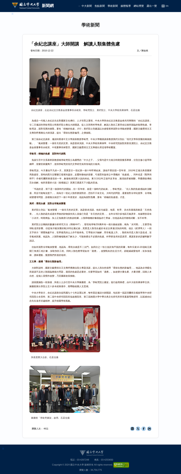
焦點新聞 (100, 6)
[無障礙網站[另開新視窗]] (121, 465)
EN (167, 6)
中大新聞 (87, 6)
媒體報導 (126, 6)
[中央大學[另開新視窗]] (92, 453)
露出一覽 (152, 6)
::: (79, 6)
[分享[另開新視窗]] (149, 428)
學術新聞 (113, 6)
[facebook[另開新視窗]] (143, 428)
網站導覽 (139, 6)
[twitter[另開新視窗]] (138, 428)
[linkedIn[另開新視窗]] (132, 428)
